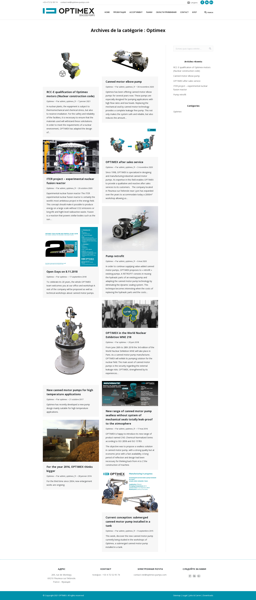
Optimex (50, 101)
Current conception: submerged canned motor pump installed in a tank (128, 521)
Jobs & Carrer (195, 595)
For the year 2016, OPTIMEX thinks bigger (70, 469)
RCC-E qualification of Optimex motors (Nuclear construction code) (70, 94)
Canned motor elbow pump (124, 81)
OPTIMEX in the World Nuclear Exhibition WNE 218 (126, 335)
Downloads (208, 595)
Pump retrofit (115, 256)
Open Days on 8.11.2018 (62, 271)
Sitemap (177, 595)
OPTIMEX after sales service (124, 162)
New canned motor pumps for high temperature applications (70, 392)
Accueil (117, 35)
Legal (185, 595)
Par (66, 101)
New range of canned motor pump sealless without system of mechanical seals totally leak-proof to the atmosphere (129, 417)
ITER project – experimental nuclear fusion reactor (70, 181)
